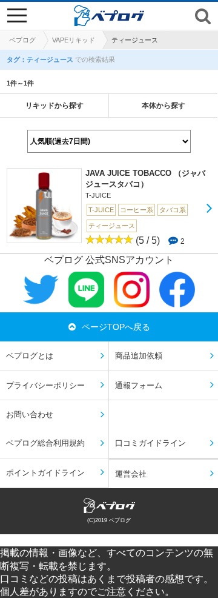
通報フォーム (138, 385)
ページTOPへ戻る (116, 327)
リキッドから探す (54, 105)
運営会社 (131, 473)
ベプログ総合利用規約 (45, 443)
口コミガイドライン (150, 443)
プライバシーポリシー (45, 385)
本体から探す (163, 105)
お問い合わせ (29, 414)
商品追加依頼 (138, 355)
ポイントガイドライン (45, 472)
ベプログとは (29, 355)
